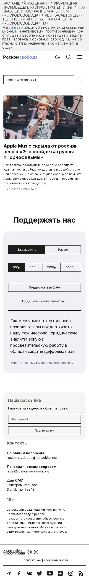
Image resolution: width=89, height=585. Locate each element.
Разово (63, 249)
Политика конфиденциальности (44, 560)
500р (33, 267)
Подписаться (45, 430)
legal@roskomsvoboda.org (28, 471)
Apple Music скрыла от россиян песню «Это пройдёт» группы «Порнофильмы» (40, 151)
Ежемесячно (27, 249)
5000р (70, 267)
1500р (51, 267)
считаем (16, 27)
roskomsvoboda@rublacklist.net (32, 457)
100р (16, 267)
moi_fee (30, 485)
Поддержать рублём (44, 287)
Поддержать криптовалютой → (44, 301)
